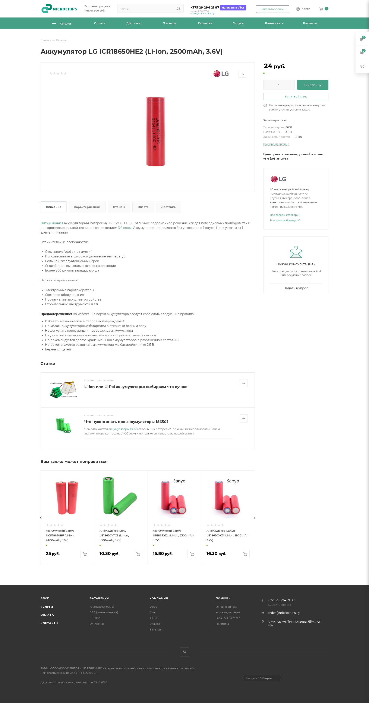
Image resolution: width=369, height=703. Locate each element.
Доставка (168, 207)
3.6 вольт (125, 228)
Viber (184, 652)
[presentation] (41, 517)
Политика (222, 623)
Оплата (143, 207)
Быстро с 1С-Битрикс (259, 678)
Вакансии (156, 629)
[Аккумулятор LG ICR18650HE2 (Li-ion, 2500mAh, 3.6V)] (155, 131)
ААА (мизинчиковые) (104, 612)
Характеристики (87, 207)
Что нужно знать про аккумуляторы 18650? (126, 422)
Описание (53, 207)
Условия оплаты (226, 606)
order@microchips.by (202, 13)
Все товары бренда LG (285, 220)
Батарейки (99, 598)
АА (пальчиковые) (102, 606)
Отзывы (119, 207)
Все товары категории (285, 214)
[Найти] (178, 8)
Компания (158, 598)
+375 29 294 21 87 (204, 7)
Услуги (47, 606)
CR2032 (95, 618)
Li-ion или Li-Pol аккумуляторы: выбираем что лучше (135, 387)
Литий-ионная (52, 223)
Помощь (223, 598)
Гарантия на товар (228, 618)
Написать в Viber (233, 7)
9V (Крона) (97, 623)
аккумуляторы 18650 (123, 429)
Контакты (49, 623)
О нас (153, 606)
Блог (45, 598)
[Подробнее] (244, 383)
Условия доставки (228, 612)
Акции (153, 618)
